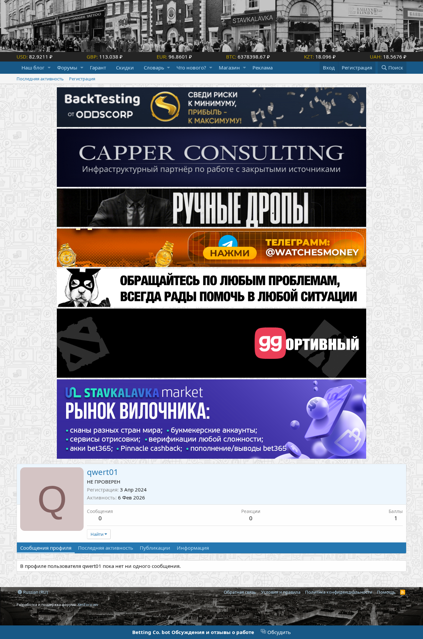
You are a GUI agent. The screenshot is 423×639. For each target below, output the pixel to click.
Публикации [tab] (155, 547)
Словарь (154, 67)
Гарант (98, 67)
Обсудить (278, 632)
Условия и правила (280, 592)
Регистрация (82, 79)
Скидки (125, 67)
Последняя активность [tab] (105, 547)
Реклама (262, 67)
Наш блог (33, 67)
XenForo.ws (88, 604)
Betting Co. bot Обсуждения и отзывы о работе (193, 632)
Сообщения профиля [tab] (45, 547)
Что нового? (191, 67)
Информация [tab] (193, 547)
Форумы (67, 67)
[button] (49, 68)
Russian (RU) (35, 592)
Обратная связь (240, 592)
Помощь (386, 592)
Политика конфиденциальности (338, 592)
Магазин (229, 67)
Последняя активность (40, 79)
